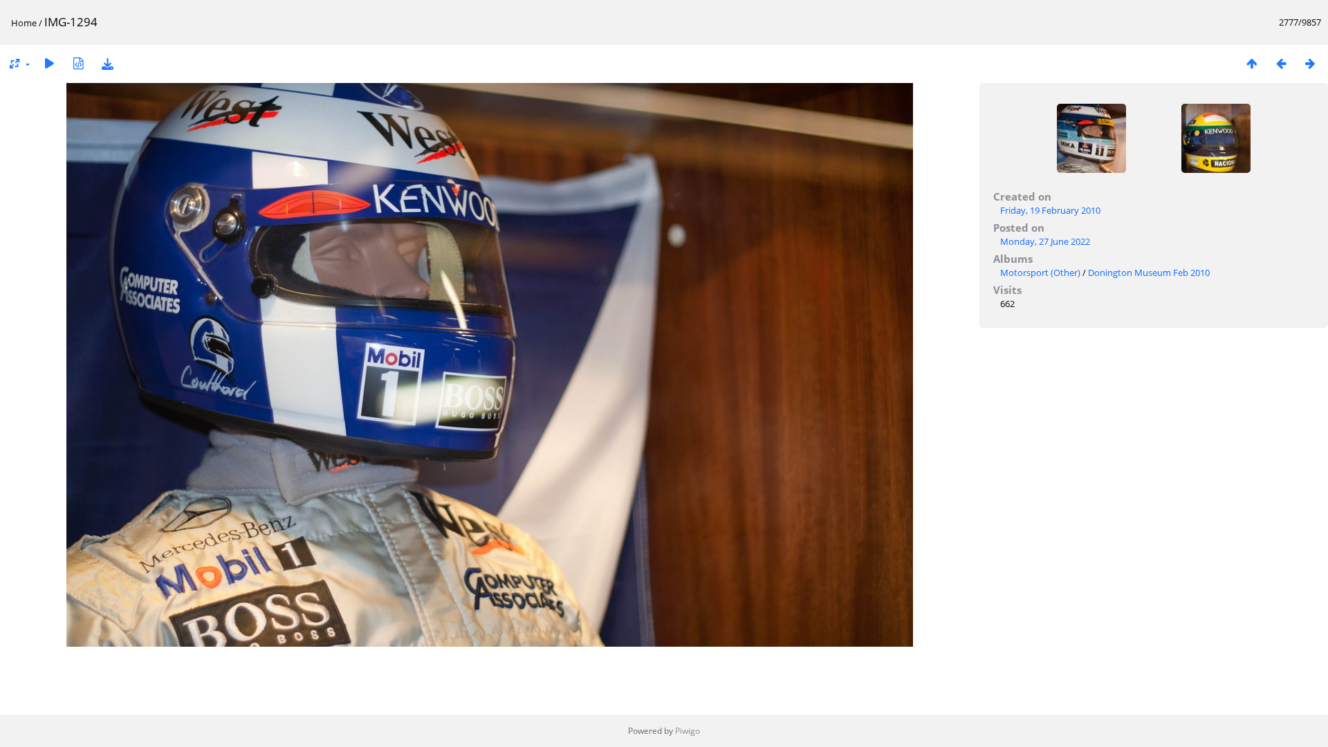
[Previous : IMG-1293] (1280, 63)
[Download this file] (107, 63)
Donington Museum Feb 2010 (1149, 272)
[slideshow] (49, 63)
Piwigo (687, 731)
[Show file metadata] (78, 63)
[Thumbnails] (1251, 63)
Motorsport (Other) (1040, 272)
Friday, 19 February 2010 (1050, 210)
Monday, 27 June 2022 (1045, 241)
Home (24, 23)
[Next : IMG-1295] (1310, 63)
